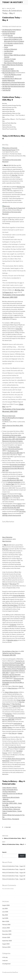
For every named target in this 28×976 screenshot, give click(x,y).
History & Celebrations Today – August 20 (13, 872)
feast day (10, 35)
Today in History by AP (8, 801)
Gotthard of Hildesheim (10, 49)
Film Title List (12, 733)
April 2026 (5, 918)
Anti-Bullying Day (7, 29)
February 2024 (6, 947)
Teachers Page (10, 484)
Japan (12, 68)
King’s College (21, 700)
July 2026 (5, 908)
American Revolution (19, 595)
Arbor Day (14, 175)
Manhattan (5, 549)
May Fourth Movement (8, 72)
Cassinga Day (6, 33)
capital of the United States (9, 605)
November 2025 (6, 934)
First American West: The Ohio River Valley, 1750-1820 (12, 495)
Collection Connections (14, 482)
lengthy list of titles (7, 317)
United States (11, 31)
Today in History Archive (11, 692)
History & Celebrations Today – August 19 (13, 876)
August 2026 (6, 905)
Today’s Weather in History (9, 787)
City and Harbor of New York (10, 651)
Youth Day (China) (9, 76)
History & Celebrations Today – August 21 (13, 869)
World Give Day (6, 88)
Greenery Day (6, 68)
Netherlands (21, 82)
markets (9, 727)
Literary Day (7, 74)
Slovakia (5, 67)
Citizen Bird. (19, 328)
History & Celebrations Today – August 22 (13, 866)
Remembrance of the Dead (9, 82)
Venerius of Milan (9, 61)
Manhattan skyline (12, 640)
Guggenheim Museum (18, 706)
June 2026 (5, 911)
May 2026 (5, 915)
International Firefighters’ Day (10, 70)
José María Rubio (8, 51)
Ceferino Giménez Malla (15, 37)
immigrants (13, 624)
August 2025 (6, 944)
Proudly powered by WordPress (10, 972)
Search (23, 476)
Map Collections (6, 541)
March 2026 (5, 921)
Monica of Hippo (8, 55)
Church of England (19, 41)
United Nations (16, 29)
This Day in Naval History (9, 791)
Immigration (8, 713)
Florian (6, 47)
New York (4, 584)
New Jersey (13, 584)
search (12, 672)
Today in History (12, 2)
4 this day (8, 827)
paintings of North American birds (11, 515)
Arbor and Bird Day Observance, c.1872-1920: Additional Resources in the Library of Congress (14, 439)
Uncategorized (6, 963)
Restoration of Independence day (11, 84)
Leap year (5, 960)
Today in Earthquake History (10, 789)
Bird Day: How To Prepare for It (16, 208)
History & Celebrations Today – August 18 (13, 879)
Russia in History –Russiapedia (10, 819)
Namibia (12, 33)
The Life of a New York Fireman (16, 747)
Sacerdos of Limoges (10, 59)
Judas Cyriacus (8, 53)
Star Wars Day (6, 86)
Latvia (22, 84)
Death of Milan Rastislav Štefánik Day (12, 65)
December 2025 (6, 931)
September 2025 (7, 940)
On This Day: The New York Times (11, 807)
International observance (17, 86)
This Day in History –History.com (11, 809)
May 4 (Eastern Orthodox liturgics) (13, 63)
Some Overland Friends (8, 150)
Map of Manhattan (7, 537)
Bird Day (4, 31)
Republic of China (16, 74)
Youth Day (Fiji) (6, 90)
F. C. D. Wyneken (8, 43)
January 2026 (6, 928)
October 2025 (6, 937)
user (13, 8)
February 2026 (6, 924)
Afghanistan (11, 80)
